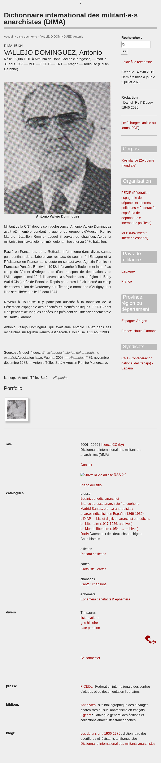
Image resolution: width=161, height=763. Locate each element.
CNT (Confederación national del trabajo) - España (137, 363)
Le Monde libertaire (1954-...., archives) (109, 529)
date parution (90, 628)
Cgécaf (85, 715)
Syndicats (132, 346)
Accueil (8, 36)
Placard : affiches (93, 554)
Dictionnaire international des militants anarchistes (117, 743)
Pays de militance (131, 256)
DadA (84, 534)
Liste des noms (27, 36)
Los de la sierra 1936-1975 (100, 733)
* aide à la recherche (136, 62)
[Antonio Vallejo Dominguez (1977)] (17, 409)
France (126, 281)
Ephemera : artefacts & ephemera (105, 599)
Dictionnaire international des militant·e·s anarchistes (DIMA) (71, 18)
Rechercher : (131, 37)
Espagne (128, 271)
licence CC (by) (112, 444)
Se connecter (90, 658)
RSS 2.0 (119, 475)
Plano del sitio (91, 485)
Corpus (130, 148)
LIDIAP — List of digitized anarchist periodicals (115, 518)
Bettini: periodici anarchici (99, 498)
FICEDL (86, 686)
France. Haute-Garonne (139, 331)
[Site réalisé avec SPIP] (150, 640)
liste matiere (89, 618)
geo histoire (89, 623)
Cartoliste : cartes (93, 569)
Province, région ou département (135, 303)
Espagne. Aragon (134, 321)
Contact (86, 465)
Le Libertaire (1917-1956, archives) (106, 524)
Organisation (136, 181)
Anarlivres (88, 705)
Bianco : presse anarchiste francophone (109, 503)
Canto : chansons (93, 584)
